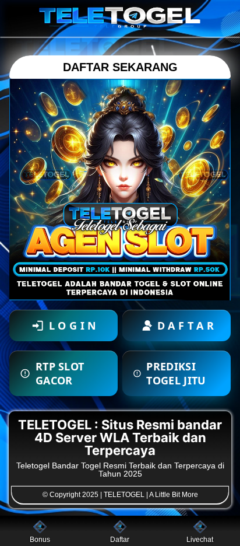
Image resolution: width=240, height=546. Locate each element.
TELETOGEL (124, 495)
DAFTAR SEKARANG (120, 67)
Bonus (40, 539)
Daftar (119, 539)
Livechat (199, 539)
